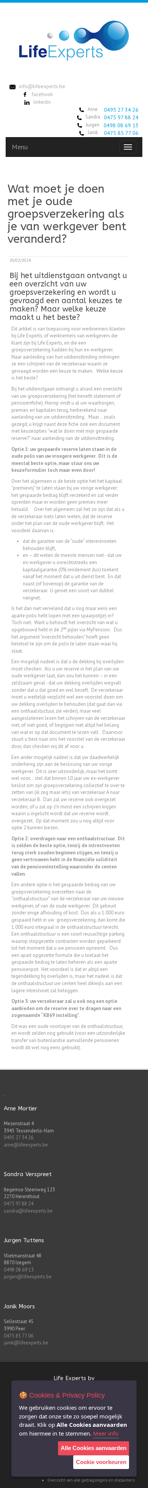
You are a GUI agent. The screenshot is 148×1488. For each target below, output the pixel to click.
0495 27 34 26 (121, 109)
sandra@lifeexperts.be (28, 1211)
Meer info (105, 1433)
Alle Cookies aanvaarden (93, 1448)
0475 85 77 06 (121, 133)
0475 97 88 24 (121, 117)
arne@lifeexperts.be (26, 1145)
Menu (20, 146)
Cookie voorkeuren (101, 1462)
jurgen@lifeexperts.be (28, 1276)
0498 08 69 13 (121, 125)
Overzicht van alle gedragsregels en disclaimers (91, 1480)
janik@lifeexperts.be (26, 1342)
